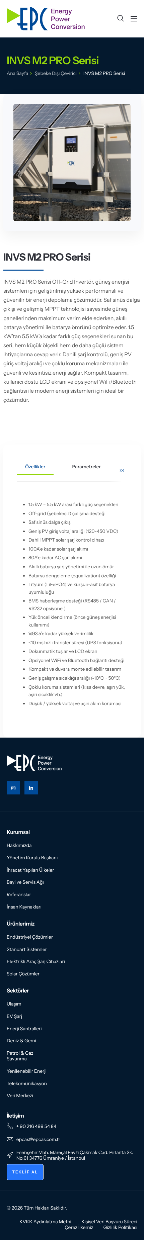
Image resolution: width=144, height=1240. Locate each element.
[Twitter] (31, 787)
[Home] (46, 18)
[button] (120, 18)
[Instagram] (13, 787)
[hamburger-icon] (134, 18)
